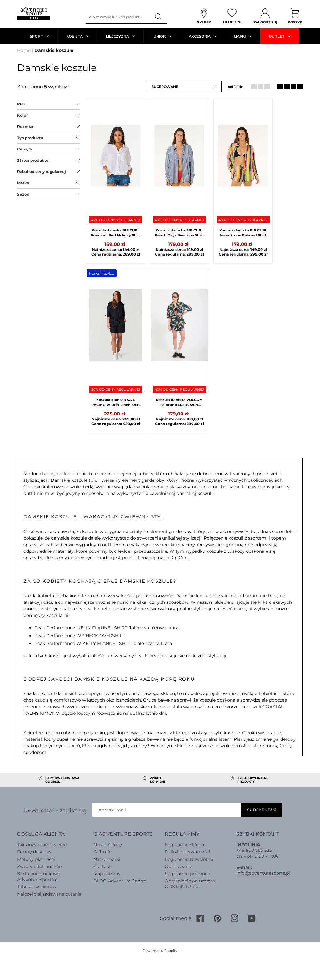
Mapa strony (107, 873)
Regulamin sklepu (184, 844)
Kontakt (102, 866)
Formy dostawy (34, 852)
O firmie (102, 852)
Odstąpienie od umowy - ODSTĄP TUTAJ (191, 883)
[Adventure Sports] (33, 13)
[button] (184, 86)
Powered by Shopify (160, 950)
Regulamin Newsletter (189, 859)
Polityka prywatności (187, 852)
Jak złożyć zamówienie (42, 844)
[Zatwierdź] (159, 17)
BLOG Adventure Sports (119, 881)
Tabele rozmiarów (36, 886)
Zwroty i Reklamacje (39, 866)
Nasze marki (106, 859)
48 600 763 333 (255, 850)
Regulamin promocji (187, 873)
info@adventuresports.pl (263, 873)
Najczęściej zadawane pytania (49, 894)
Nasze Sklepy (107, 844)
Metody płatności (36, 859)
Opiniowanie (178, 866)
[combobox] (118, 17)
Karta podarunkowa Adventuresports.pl (38, 876)
